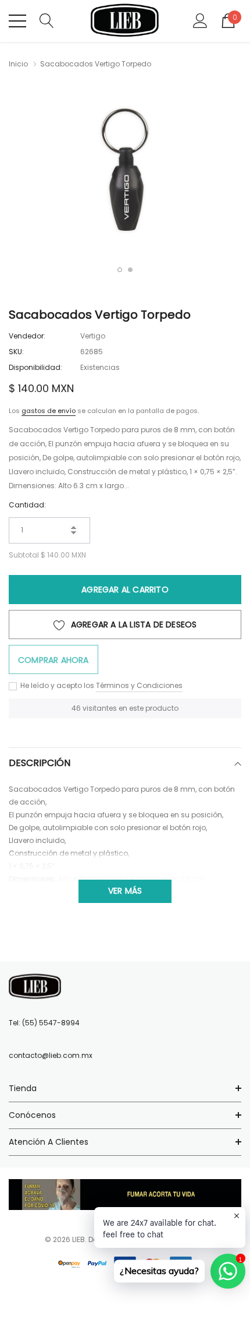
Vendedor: (27, 336)
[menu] (17, 21)
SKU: (16, 352)
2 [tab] (130, 269)
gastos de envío (49, 410)
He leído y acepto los (56, 685)
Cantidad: (27, 505)
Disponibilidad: (35, 367)
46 (76, 708)
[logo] (125, 21)
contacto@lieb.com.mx (50, 1055)
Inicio (18, 64)
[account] (200, 20)
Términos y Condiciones (139, 685)
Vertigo (92, 336)
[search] (47, 20)
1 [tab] (119, 269)
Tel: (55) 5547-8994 (44, 1023)
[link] (35, 986)
